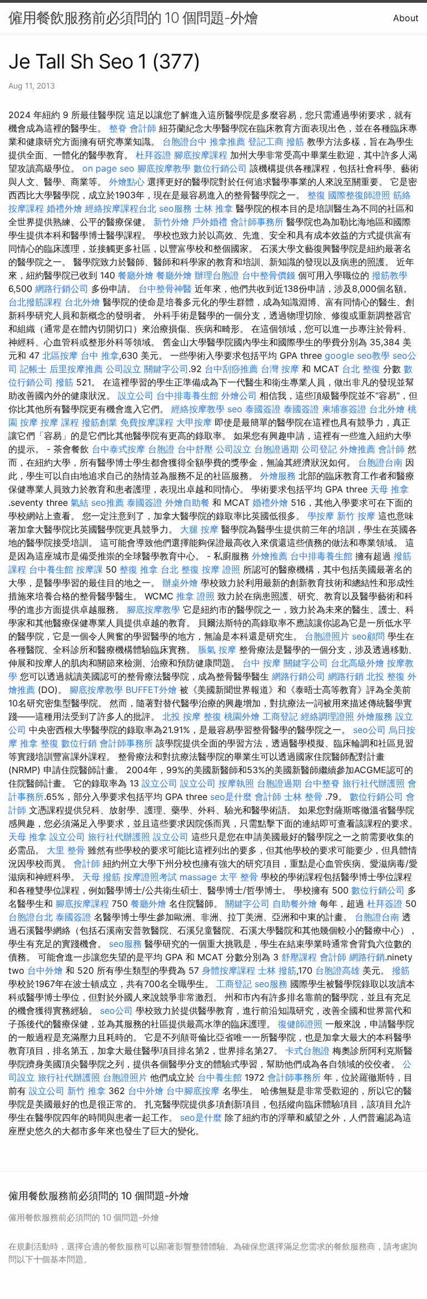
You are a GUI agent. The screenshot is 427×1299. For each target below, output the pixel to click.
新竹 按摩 (356, 515)
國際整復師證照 (359, 195)
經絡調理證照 (327, 716)
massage (198, 876)
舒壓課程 (299, 957)
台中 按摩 (261, 662)
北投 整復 (385, 676)
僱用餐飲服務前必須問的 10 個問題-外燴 (133, 17)
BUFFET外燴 (151, 689)
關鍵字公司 (166, 368)
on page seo (108, 168)
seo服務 (175, 208)
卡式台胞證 (307, 1050)
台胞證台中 (184, 141)
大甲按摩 (194, 422)
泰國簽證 (263, 408)
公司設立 (123, 368)
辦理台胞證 (217, 275)
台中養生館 (51, 569)
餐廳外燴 (135, 275)
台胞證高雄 (337, 970)
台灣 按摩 (280, 368)
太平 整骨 (239, 876)
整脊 (118, 128)
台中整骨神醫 (165, 288)
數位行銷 (79, 743)
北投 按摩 (181, 716)
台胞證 (161, 449)
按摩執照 (236, 783)
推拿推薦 (227, 141)
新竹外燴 (171, 221)
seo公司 (369, 729)
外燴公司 (239, 395)
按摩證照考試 (150, 876)
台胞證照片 (327, 636)
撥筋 (295, 141)
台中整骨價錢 (268, 275)
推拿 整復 (39, 743)
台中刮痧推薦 (231, 368)
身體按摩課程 (228, 970)
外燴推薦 (357, 449)
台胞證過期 (276, 449)
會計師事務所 (257, 221)
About (406, 17)
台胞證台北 (30, 916)
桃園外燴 (242, 716)
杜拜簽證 (153, 154)
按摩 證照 (221, 569)
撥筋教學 (390, 275)
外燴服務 (278, 475)
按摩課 (89, 569)
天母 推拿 (389, 489)
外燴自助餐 (187, 502)
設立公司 (135, 395)
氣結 (79, 502)
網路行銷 (346, 676)
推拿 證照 (195, 596)
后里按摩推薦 (76, 368)
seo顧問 (368, 636)
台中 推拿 (100, 355)
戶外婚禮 (209, 221)
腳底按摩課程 (200, 154)
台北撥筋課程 (35, 301)
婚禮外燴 (64, 208)
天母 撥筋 (101, 876)
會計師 (143, 128)
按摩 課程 (60, 422)
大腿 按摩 (199, 529)
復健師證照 (300, 1023)
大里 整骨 (66, 850)
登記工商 (266, 141)
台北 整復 (361, 368)
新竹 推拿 (86, 1090)
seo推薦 (107, 502)
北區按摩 (60, 355)
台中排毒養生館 (187, 395)
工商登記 (280, 716)
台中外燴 (45, 970)
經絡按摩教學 (198, 408)
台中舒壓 (195, 449)
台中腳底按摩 (193, 1090)
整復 (316, 195)
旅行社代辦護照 (373, 783)
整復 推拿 (139, 569)
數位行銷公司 (220, 168)
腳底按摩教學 (164, 168)
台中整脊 (322, 783)
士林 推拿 (214, 208)
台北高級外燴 (357, 662)
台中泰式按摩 (118, 449)
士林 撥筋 (277, 970)
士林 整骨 (303, 796)
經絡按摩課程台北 (120, 208)
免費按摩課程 (146, 422)
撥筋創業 (99, 422)
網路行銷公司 (61, 288)
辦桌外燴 (180, 582)
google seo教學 (357, 355)
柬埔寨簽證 (344, 408)
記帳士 (33, 368)
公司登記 (319, 449)
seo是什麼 (231, 796)
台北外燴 (82, 301)
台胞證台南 (380, 462)
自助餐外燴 (294, 903)
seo (234, 408)
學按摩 (320, 515)
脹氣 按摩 (217, 649)
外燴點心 (127, 181)
